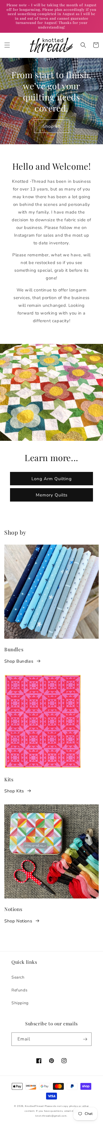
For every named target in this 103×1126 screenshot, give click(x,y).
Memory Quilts (52, 495)
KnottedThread (34, 1106)
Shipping (20, 1003)
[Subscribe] (85, 1039)
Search (18, 977)
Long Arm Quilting (51, 479)
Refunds (19, 990)
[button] (7, 45)
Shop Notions (18, 921)
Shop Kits (14, 791)
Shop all (52, 126)
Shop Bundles (18, 661)
